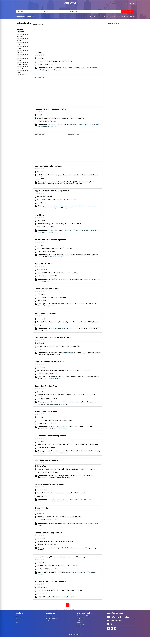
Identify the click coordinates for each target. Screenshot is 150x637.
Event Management (102, 16)
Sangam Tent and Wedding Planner (49, 484)
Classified (18, 620)
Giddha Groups (67, 328)
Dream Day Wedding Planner (47, 289)
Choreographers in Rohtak (118, 16)
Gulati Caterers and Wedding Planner (50, 436)
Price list (79, 622)
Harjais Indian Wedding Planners (48, 533)
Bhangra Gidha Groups (87, 230)
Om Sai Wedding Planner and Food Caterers (53, 337)
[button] (71, 3)
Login (130, 3)
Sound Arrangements (56, 256)
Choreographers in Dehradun (22, 51)
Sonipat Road (41, 490)
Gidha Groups (54, 126)
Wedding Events (56, 206)
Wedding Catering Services (71, 230)
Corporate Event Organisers (91, 124)
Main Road (40, 58)
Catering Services (43, 281)
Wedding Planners (48, 306)
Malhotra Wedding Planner (46, 411)
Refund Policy (81, 624)
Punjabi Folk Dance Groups (76, 68)
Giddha (40, 525)
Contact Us (80, 627)
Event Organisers (68, 304)
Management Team (52, 618)
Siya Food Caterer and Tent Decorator (50, 582)
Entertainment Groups (60, 453)
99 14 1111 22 (119, 616)
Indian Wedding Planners (45, 313)
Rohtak (92, 16)
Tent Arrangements (43, 126)
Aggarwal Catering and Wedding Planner (52, 191)
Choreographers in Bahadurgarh (22, 43)
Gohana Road (42, 466)
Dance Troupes (55, 378)
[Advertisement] (67, 38)
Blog (17, 622)
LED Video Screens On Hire (59, 68)
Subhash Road (42, 269)
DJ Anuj (38, 53)
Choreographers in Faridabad (22, 35)
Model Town (41, 513)
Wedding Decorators (76, 124)
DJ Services (85, 523)
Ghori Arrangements (57, 328)
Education (19, 616)
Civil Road (40, 343)
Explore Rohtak (21, 74)
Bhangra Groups (92, 206)
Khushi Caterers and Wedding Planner (51, 240)
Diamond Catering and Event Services (50, 109)
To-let (17, 618)
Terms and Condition (83, 616)
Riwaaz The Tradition (44, 264)
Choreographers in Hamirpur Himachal (22, 63)
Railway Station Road (44, 196)
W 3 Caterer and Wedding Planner (49, 460)
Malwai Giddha (56, 70)
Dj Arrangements (69, 353)
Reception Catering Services (59, 404)
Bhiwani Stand (42, 294)
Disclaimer (80, 620)
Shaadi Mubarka (41, 508)
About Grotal (50, 616)
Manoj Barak (40, 215)
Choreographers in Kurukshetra (22, 67)
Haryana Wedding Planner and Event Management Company (60, 557)
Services (48, 620)
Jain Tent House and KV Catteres (48, 166)
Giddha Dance (51, 232)
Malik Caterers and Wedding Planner (50, 362)
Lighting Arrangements (45, 70)
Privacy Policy (81, 618)
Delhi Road (41, 220)
